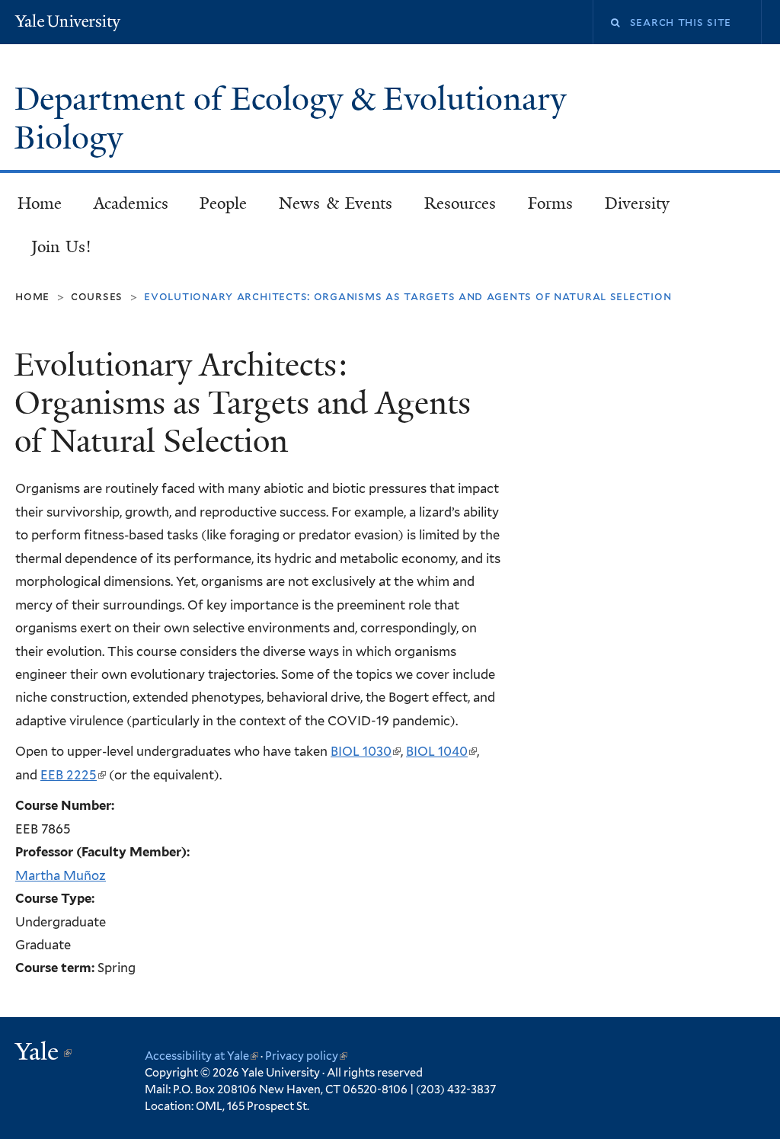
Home (40, 203)
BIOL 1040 (440, 751)
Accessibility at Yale (201, 1055)
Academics (131, 203)
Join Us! (61, 247)
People (223, 203)
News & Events (335, 203)
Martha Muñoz (60, 875)
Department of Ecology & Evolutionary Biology (290, 118)
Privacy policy (306, 1055)
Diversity (637, 203)
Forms (550, 203)
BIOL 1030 (365, 751)
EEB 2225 (72, 774)
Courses (97, 296)
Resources (460, 203)
